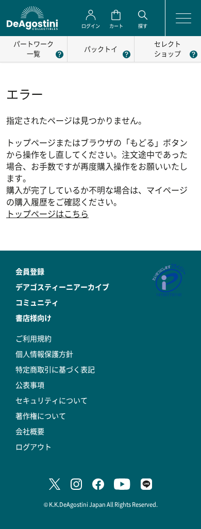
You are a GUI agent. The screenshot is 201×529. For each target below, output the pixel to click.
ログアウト (33, 446)
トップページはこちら (47, 214)
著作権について (40, 415)
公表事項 (29, 384)
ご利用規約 (33, 338)
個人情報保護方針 (44, 354)
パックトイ (101, 49)
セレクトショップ (167, 48)
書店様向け (33, 317)
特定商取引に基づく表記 (55, 369)
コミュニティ (37, 302)
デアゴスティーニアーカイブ (62, 287)
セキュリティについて (51, 400)
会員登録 (29, 271)
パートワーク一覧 (33, 48)
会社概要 (29, 431)
